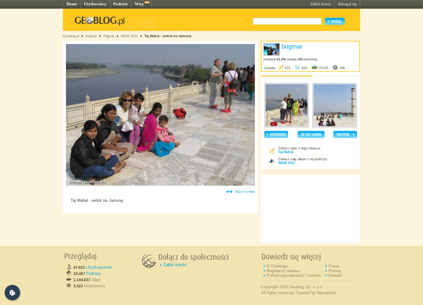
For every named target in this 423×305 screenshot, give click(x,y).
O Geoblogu (277, 266)
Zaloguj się (347, 4)
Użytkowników (99, 267)
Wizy (139, 4)
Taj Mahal (285, 152)
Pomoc (335, 270)
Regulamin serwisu (283, 270)
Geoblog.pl (71, 36)
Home (72, 4)
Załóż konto (321, 4)
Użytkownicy (95, 4)
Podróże (120, 4)
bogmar (91, 36)
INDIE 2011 (129, 36)
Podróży (93, 273)
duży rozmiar (245, 191)
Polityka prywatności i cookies (294, 275)
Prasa (334, 266)
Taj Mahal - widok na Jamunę (167, 36)
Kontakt (335, 275)
